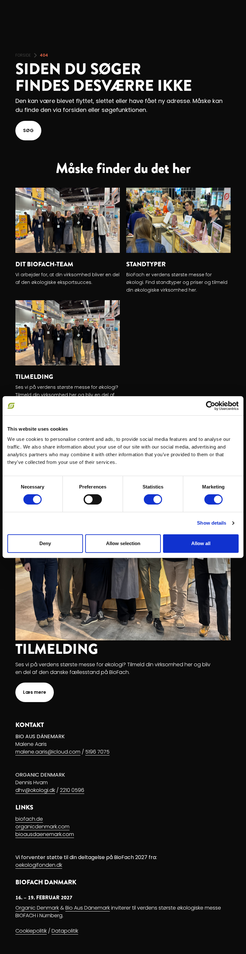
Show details (211, 523)
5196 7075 (97, 751)
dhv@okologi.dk (35, 790)
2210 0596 (72, 790)
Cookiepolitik (31, 930)
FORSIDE (23, 55)
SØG (28, 130)
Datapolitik (65, 930)
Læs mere (34, 692)
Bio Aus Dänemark (87, 907)
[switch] (93, 499)
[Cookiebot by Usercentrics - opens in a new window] (211, 406)
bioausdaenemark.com (44, 834)
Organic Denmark (37, 907)
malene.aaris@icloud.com (47, 751)
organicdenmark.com (42, 826)
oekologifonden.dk (38, 865)
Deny (45, 543)
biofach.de (29, 819)
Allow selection (123, 543)
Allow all (200, 543)
